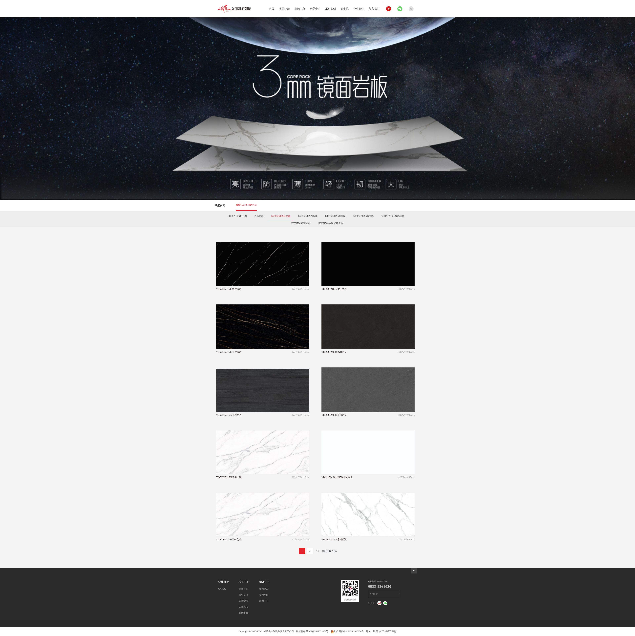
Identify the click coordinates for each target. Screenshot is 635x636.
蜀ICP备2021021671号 (317, 631)
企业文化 (358, 8)
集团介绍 (284, 8)
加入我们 (374, 8)
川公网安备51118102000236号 (349, 631)
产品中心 (315, 8)
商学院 (345, 8)
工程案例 (330, 8)
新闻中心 (300, 8)
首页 (271, 8)
